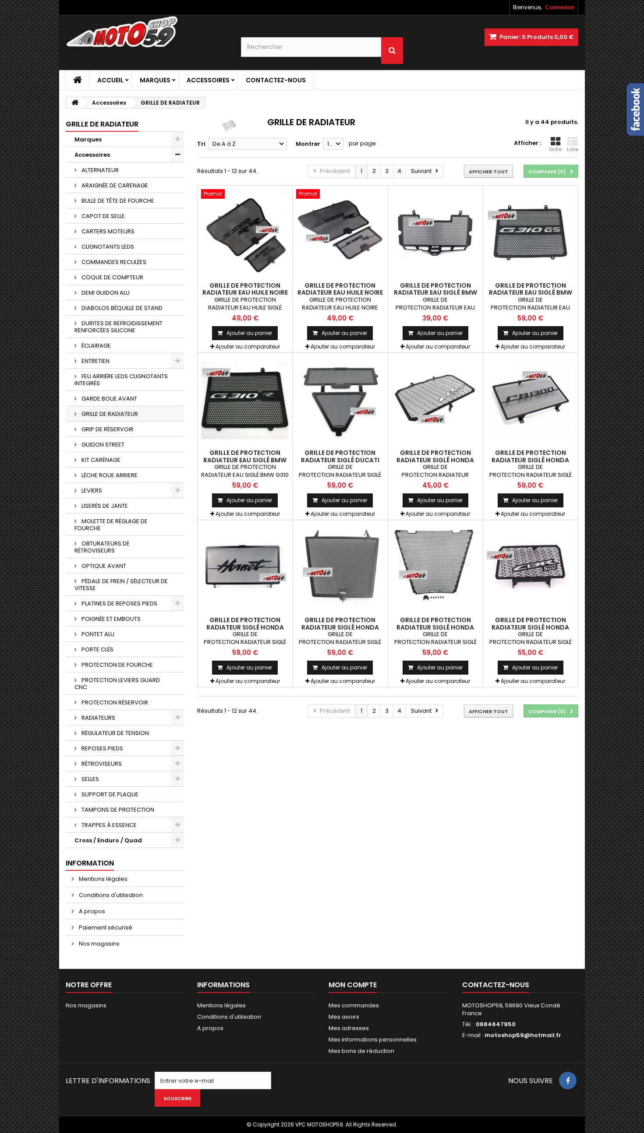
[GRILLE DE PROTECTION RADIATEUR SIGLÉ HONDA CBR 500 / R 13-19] (530, 567)
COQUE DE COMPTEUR (111, 277)
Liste (572, 149)
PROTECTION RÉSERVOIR (114, 702)
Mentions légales (102, 879)
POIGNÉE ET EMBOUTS (110, 619)
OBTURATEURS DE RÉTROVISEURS (102, 547)
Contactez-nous (276, 80)
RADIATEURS (97, 718)
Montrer (308, 144)
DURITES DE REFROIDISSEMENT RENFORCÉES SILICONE (118, 326)
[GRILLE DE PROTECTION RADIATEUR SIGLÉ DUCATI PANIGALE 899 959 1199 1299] (340, 400)
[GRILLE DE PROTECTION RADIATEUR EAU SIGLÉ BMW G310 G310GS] (530, 233)
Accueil (110, 80)
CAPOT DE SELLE (102, 216)
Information (90, 863)
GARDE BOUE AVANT (108, 398)
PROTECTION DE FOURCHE (116, 665)
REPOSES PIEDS (101, 748)
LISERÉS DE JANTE (104, 506)
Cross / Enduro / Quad (108, 840)
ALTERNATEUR (99, 170)
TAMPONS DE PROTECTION (117, 810)
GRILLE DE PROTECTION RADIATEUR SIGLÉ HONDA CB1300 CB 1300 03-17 (530, 459)
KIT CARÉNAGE (100, 460)
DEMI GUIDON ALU (105, 293)
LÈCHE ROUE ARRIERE (109, 475)
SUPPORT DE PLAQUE (109, 794)
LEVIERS (91, 490)
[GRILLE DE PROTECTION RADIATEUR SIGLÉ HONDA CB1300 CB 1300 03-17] (530, 400)
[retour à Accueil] (75, 102)
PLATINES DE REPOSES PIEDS (118, 603)
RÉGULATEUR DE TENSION (114, 733)
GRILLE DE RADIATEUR (109, 414)
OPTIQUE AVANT (103, 566)
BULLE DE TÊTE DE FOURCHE (117, 201)
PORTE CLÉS (96, 649)
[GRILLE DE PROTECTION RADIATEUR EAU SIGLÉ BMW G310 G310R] (245, 400)
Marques (155, 80)
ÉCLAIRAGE (95, 345)
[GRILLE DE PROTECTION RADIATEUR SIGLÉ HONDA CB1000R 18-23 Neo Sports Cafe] (435, 400)
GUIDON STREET (102, 444)
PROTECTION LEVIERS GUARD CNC (117, 683)
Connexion (559, 7)
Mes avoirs (344, 1017)
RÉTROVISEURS (101, 764)
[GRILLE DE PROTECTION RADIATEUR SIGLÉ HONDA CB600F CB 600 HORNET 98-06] (245, 567)
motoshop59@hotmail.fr (523, 1035)
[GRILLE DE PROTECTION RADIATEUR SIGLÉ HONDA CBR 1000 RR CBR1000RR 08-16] (340, 567)
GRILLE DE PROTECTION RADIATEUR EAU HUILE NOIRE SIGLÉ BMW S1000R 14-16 (340, 292)
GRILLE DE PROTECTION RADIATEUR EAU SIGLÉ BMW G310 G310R (245, 459)
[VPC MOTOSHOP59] (147, 32)
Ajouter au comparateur (248, 346)
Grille (555, 149)
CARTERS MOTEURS (107, 231)
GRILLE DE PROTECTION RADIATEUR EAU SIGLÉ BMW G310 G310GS (530, 292)
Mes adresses (349, 1028)
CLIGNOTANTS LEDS (107, 247)
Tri (201, 144)
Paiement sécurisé (105, 927)
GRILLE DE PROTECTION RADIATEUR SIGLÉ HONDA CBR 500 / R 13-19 (530, 627)
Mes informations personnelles (373, 1039)
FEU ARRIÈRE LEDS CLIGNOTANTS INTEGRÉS (121, 379)
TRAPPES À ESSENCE (108, 825)
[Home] (77, 80)
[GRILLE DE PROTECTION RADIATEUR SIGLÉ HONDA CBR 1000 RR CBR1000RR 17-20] (435, 567)
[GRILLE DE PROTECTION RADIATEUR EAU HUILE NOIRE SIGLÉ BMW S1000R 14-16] (340, 233)
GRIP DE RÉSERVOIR (107, 429)
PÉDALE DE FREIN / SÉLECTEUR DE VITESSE (121, 584)
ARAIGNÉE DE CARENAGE (114, 185)
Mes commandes (354, 1005)
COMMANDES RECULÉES (113, 262)
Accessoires (208, 80)
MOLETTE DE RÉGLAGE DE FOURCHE (111, 524)
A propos (91, 911)
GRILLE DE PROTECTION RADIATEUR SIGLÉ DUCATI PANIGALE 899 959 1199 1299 (340, 459)
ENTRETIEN (95, 361)
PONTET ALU (97, 634)
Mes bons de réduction (361, 1051)
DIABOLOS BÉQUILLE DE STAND (121, 308)
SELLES (89, 779)
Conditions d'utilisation (110, 895)
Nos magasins (99, 943)
